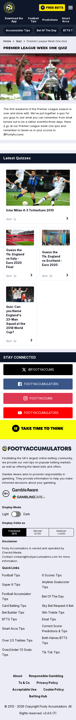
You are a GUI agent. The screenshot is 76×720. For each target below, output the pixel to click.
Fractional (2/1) (14, 532)
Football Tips (33, 20)
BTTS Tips (9, 619)
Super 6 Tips (11, 584)
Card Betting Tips (14, 605)
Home (7, 41)
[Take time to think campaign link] (38, 431)
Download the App (14, 20)
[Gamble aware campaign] (28, 489)
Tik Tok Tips (51, 652)
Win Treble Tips (53, 612)
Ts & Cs (24, 682)
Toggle (16, 514)
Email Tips (49, 619)
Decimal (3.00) (37, 532)
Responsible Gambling (46, 676)
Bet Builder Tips (13, 612)
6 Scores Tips (52, 575)
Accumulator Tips (18, 30)
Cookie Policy (53, 689)
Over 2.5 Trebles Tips (17, 640)
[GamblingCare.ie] (28, 497)
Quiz (19, 41)
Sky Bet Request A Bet (57, 605)
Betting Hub (38, 696)
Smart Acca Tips (13, 628)
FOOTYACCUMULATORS (41, 384)
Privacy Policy (47, 682)
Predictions (50, 19)
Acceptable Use (24, 689)
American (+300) (61, 532)
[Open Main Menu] (70, 7)
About (17, 676)
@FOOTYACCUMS (41, 369)
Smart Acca (66, 20)
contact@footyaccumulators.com (36, 556)
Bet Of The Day (46, 30)
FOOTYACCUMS (41, 398)
